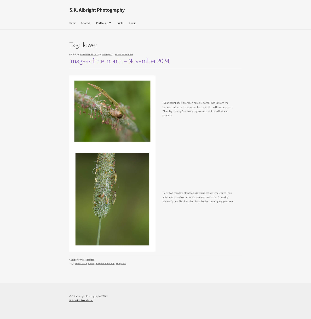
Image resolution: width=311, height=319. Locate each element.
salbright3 (107, 54)
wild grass (121, 263)
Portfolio (101, 23)
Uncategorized (86, 259)
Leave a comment (124, 54)
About (132, 23)
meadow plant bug (105, 263)
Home (72, 23)
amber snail (81, 263)
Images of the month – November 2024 (119, 60)
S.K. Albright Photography (97, 10)
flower (91, 263)
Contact (85, 23)
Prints (119, 23)
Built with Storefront (81, 300)
